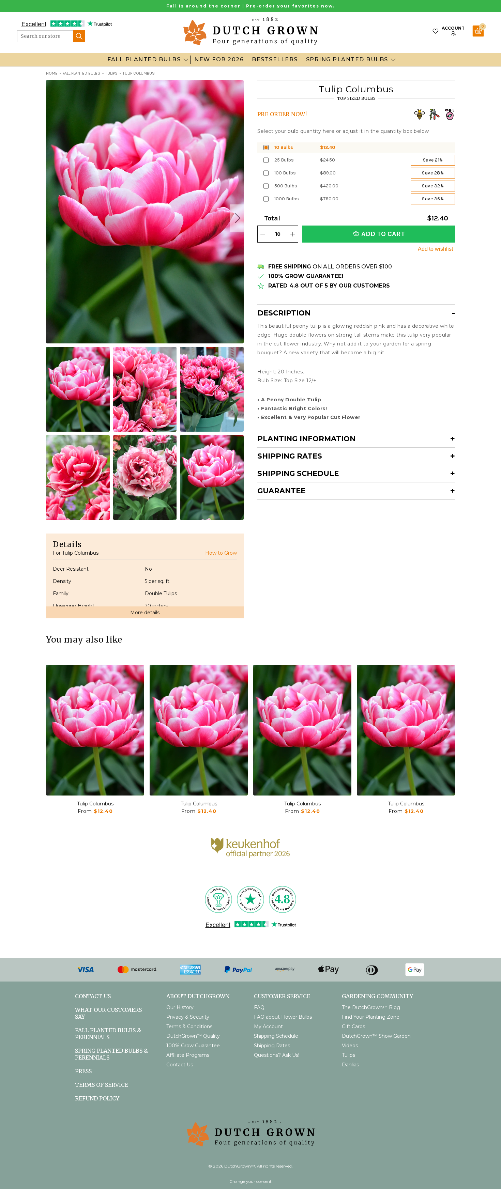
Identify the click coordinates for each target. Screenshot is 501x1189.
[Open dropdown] (185, 59)
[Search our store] (79, 36)
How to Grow (221, 553)
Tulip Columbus (95, 804)
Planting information (306, 438)
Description (283, 313)
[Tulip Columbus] (95, 730)
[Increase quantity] (292, 234)
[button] (237, 218)
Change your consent (250, 1181)
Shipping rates (289, 456)
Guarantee (281, 491)
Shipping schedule (298, 473)
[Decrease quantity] (262, 234)
